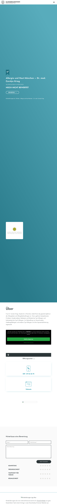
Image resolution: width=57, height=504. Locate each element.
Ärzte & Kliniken (41, 501)
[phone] (28, 369)
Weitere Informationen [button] (28, 342)
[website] (28, 384)
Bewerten (11, 92)
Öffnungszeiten (28, 359)
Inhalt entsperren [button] (28, 339)
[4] (48, 466)
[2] (43, 466)
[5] (50, 466)
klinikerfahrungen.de (10, 98)
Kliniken (17, 98)
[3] (45, 466)
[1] (41, 466)
